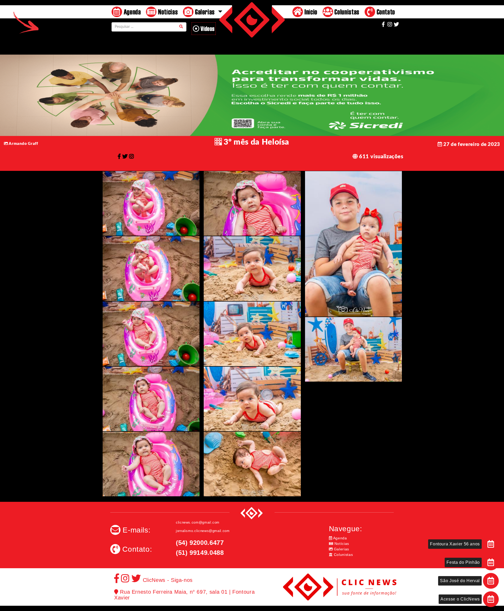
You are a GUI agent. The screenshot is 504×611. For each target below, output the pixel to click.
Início (310, 11)
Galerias (341, 549)
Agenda (131, 11)
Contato (385, 11)
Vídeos (207, 28)
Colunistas (346, 11)
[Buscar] (181, 26)
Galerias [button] (204, 11)
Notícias (167, 11)
